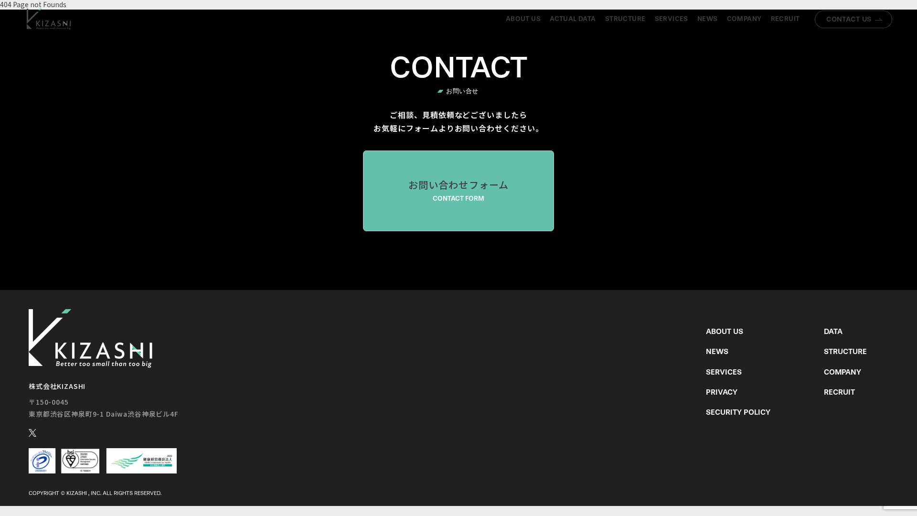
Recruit (785, 19)
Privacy (721, 392)
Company (744, 19)
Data (833, 331)
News (707, 19)
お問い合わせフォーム (458, 190)
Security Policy (738, 412)
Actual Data (573, 19)
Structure (625, 19)
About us (523, 19)
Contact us (849, 19)
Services (671, 19)
